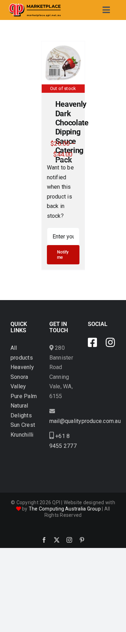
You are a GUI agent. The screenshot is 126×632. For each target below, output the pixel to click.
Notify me (63, 254)
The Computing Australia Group (65, 509)
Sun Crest (22, 425)
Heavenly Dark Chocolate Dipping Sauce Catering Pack (72, 132)
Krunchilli (21, 434)
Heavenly (22, 367)
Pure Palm (23, 396)
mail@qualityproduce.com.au (85, 421)
